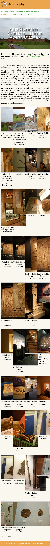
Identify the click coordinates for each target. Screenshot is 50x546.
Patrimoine (6, 14)
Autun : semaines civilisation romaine (25, 11)
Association (17, 14)
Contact (28, 14)
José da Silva (32, 544)
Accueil (4, 11)
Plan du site (40, 544)
